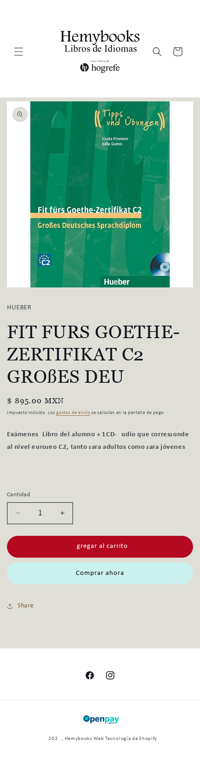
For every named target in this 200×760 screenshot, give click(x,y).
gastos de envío (73, 412)
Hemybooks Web (84, 738)
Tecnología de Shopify (131, 738)
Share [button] (26, 605)
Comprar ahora (100, 573)
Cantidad (18, 495)
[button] (18, 51)
